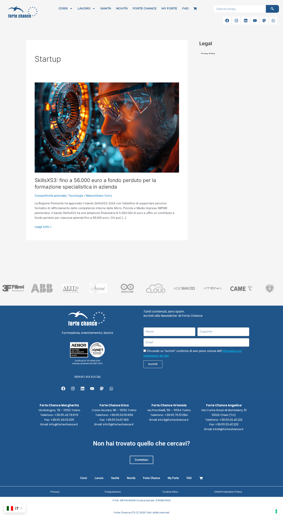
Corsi (63, 8)
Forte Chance (145, 8)
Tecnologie (75, 195)
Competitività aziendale (51, 195)
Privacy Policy (208, 53)
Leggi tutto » (43, 226)
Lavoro (84, 8)
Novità (122, 8)
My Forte (169, 8)
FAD (185, 8)
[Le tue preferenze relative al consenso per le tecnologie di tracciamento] (276, 511)
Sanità (105, 8)
